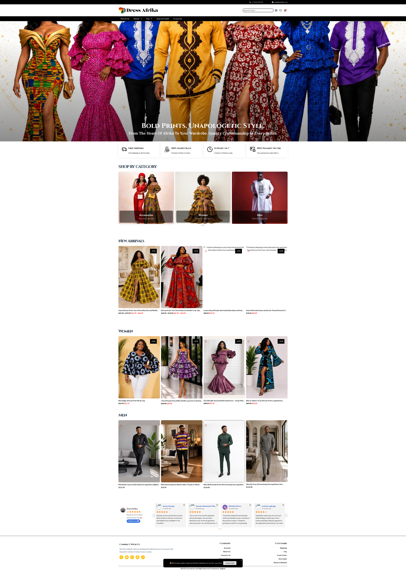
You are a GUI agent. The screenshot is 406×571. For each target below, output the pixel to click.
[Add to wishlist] (206, 251)
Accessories (177, 19)
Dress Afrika (132, 509)
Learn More (218, 563)
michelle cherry (268, 506)
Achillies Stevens (235, 506)
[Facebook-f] (121, 557)
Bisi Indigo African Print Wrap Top (131, 401)
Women (136, 19)
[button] (1, 79)
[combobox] (258, 10)
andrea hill (167, 506)
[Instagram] (132, 557)
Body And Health (163, 19)
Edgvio (222, 569)
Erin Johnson (201, 506)
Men (148, 19)
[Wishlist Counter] (280, 10)
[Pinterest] (137, 557)
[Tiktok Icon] (143, 557)
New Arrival (125, 19)
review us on (132, 521)
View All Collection (147, 218)
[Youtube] (127, 557)
